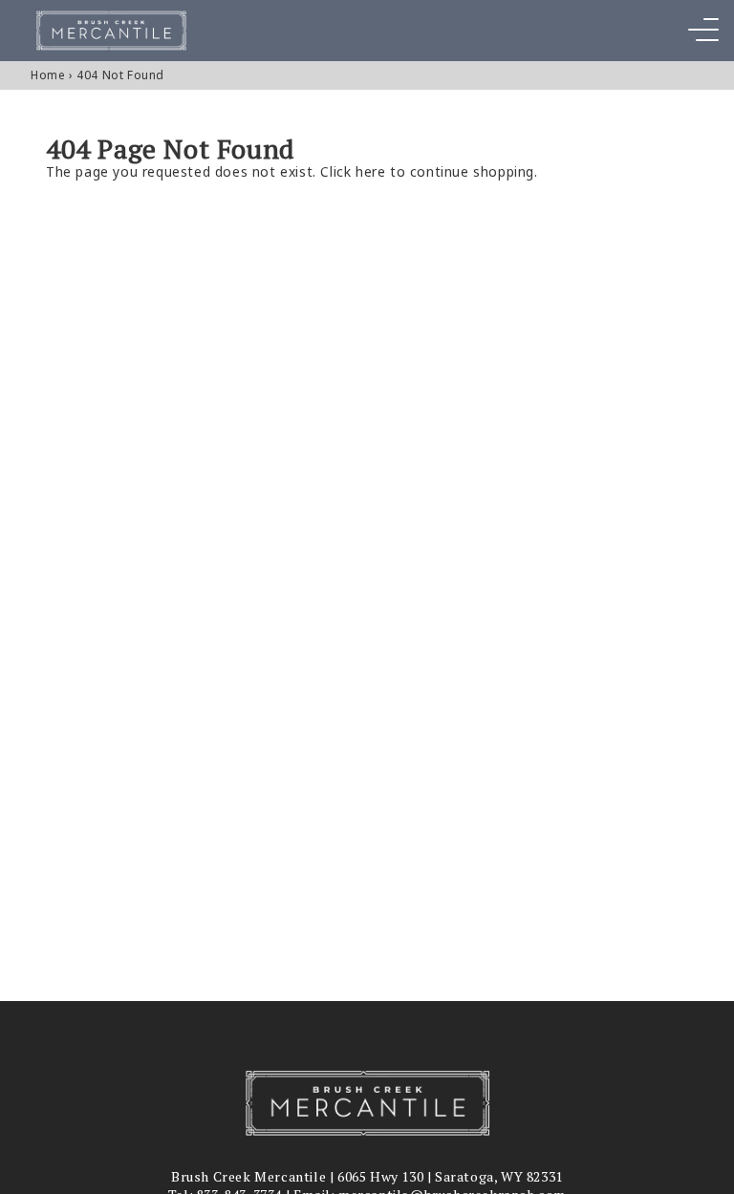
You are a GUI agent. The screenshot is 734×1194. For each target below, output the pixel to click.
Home (48, 75)
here (370, 171)
